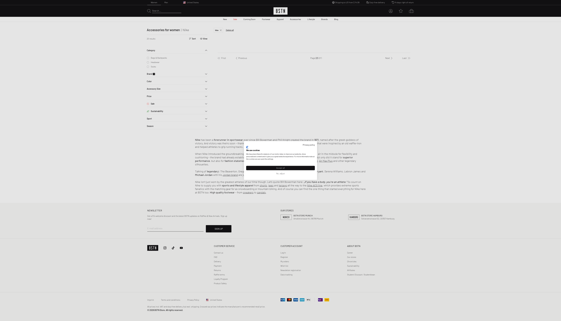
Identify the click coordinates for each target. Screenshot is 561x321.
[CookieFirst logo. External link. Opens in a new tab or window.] (247, 147)
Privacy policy (309, 145)
